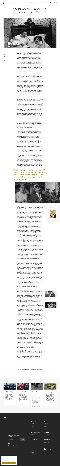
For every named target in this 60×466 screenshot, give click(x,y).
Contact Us (46, 434)
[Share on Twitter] (4, 56)
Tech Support (33, 453)
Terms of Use (47, 439)
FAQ (32, 449)
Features (45, 426)
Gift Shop (32, 429)
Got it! (9, 462)
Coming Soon (33, 426)
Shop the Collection (30, 2)
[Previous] (3, 196)
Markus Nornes (35, 405)
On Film (6, 403)
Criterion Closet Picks (35, 427)
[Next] (56, 196)
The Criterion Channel (44, 2)
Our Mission (46, 432)
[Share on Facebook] (4, 54)
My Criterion (34, 439)
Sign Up (32, 435)
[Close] (16, 457)
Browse (32, 434)
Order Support (33, 452)
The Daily (45, 427)
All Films (32, 423)
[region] (9, 460)
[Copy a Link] (4, 61)
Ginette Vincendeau (30, 14)
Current (36, 2)
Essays (7, 380)
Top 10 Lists (46, 423)
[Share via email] (4, 59)
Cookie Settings (46, 442)
